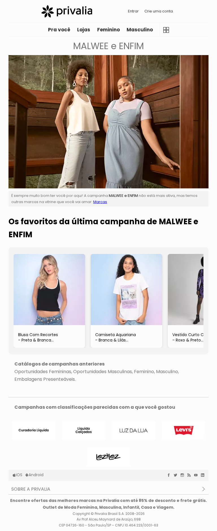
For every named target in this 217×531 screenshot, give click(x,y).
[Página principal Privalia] (66, 11)
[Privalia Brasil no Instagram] (183, 475)
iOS (19, 475)
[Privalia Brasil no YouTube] (197, 475)
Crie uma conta (158, 11)
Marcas (100, 201)
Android (36, 475)
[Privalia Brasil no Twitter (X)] (176, 475)
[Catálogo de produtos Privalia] (166, 30)
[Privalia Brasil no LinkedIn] (204, 475)
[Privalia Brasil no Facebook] (170, 475)
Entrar (133, 11)
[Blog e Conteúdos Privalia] (190, 475)
